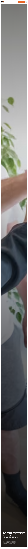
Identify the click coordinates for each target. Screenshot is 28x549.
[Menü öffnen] (26, 2)
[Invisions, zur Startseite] (2, 2)
